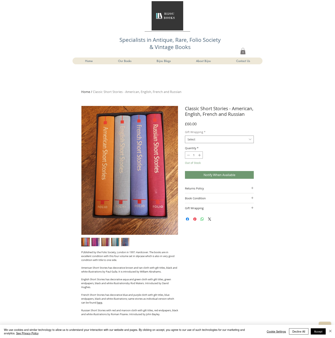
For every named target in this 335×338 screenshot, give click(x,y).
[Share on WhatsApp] (202, 219)
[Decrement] (188, 155)
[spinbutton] (193, 155)
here (99, 302)
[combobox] (219, 139)
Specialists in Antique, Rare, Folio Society (170, 39)
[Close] (330, 331)
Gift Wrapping (195, 132)
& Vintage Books (170, 47)
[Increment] (199, 155)
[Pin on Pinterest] (195, 219)
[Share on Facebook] (187, 219)
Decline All (298, 331)
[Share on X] (209, 219)
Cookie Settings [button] (276, 331)
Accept (318, 331)
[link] (243, 51)
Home (85, 92)
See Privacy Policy (27, 333)
